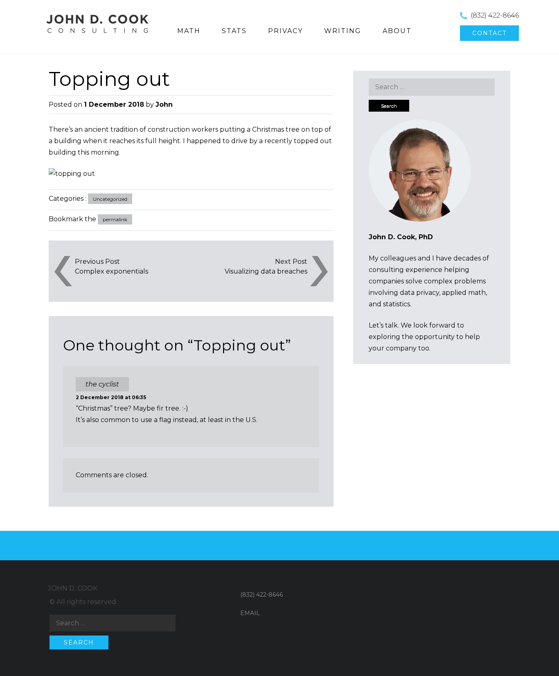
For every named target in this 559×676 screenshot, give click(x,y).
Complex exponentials (111, 271)
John (164, 104)
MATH (189, 31)
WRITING (342, 31)
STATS (234, 31)
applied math (464, 292)
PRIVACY (285, 31)
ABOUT (397, 31)
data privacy (419, 292)
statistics (396, 304)
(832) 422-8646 (495, 15)
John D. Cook (72, 588)
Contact (489, 33)
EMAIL (250, 613)
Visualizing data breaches (266, 271)
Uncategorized (110, 199)
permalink (115, 219)
